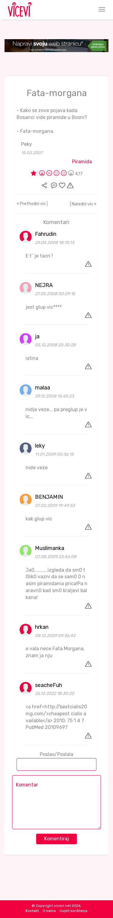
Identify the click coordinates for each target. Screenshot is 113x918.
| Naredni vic (82, 204)
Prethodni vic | (33, 203)
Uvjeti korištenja (73, 911)
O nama (49, 911)
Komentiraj (56, 839)
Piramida (82, 161)
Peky (26, 144)
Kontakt (32, 911)
